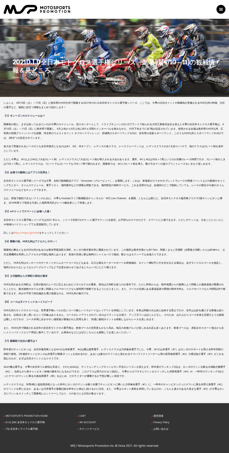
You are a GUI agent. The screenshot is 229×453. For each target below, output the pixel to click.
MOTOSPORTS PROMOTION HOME (27, 415)
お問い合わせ (161, 428)
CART (82, 415)
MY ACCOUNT (87, 422)
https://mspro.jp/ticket (26, 232)
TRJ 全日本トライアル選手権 (22, 428)
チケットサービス (89, 428)
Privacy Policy (161, 422)
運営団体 (159, 415)
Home (16, 77)
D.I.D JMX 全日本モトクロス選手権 (25, 422)
